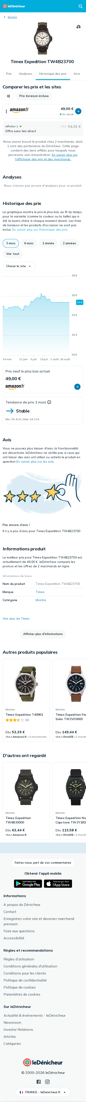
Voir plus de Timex (16, 618)
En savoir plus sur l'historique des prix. (40, 230)
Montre (12, 17)
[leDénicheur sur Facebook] (38, 1081)
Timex (40, 592)
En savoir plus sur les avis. (35, 461)
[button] (8, 96)
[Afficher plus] (6, 111)
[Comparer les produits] (78, 27)
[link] (26, 700)
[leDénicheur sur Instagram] (47, 1081)
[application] (43, 318)
